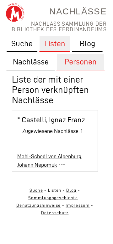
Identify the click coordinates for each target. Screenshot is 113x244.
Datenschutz (54, 213)
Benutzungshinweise (38, 205)
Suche (36, 190)
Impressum (78, 205)
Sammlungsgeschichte (53, 198)
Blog (71, 190)
